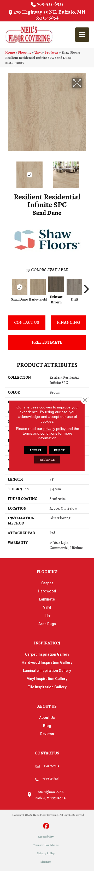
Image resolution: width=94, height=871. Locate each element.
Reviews (47, 734)
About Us (47, 718)
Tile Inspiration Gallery (47, 687)
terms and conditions (40, 433)
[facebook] (46, 826)
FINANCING (68, 322)
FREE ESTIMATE (47, 342)
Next (86, 172)
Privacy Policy (46, 853)
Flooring (24, 52)
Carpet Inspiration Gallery (47, 654)
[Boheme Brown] (56, 284)
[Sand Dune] (19, 287)
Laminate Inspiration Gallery (47, 670)
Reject (59, 450)
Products (51, 52)
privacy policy (54, 428)
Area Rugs (47, 624)
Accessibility (46, 837)
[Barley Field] (38, 287)
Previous (7, 172)
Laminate (47, 599)
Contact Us (26, 322)
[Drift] (74, 287)
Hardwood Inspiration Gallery (47, 662)
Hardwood (47, 591)
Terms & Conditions (45, 845)
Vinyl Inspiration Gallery (47, 679)
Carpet (47, 583)
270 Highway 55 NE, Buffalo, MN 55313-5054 (49, 14)
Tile (47, 615)
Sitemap (45, 862)
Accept (36, 450)
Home (10, 52)
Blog (47, 726)
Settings (47, 459)
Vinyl (38, 52)
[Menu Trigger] (82, 34)
